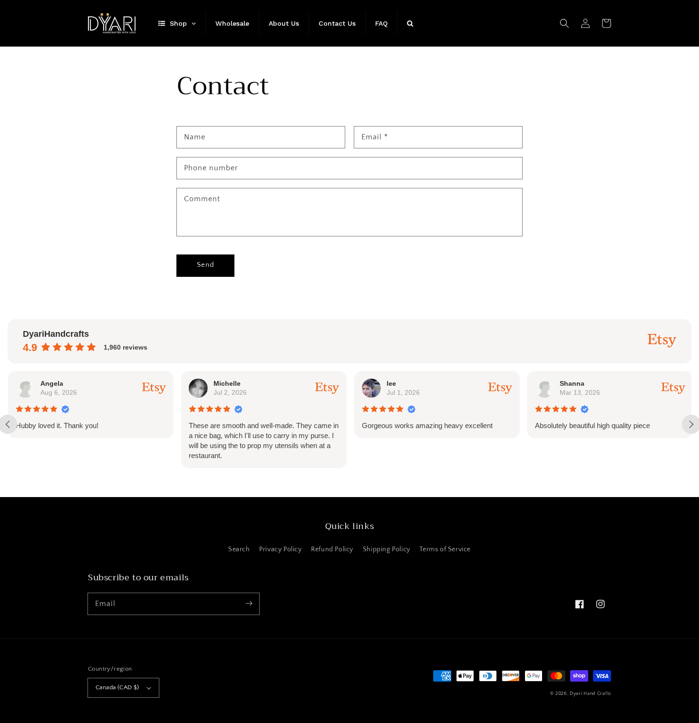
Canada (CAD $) (117, 687)
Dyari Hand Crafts (590, 693)
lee (391, 383)
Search (239, 549)
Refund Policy (332, 549)
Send (205, 265)
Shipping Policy (386, 549)
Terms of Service (445, 549)
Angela (51, 383)
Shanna (571, 383)
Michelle (226, 383)
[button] (564, 23)
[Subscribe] (248, 603)
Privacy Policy (280, 549)
